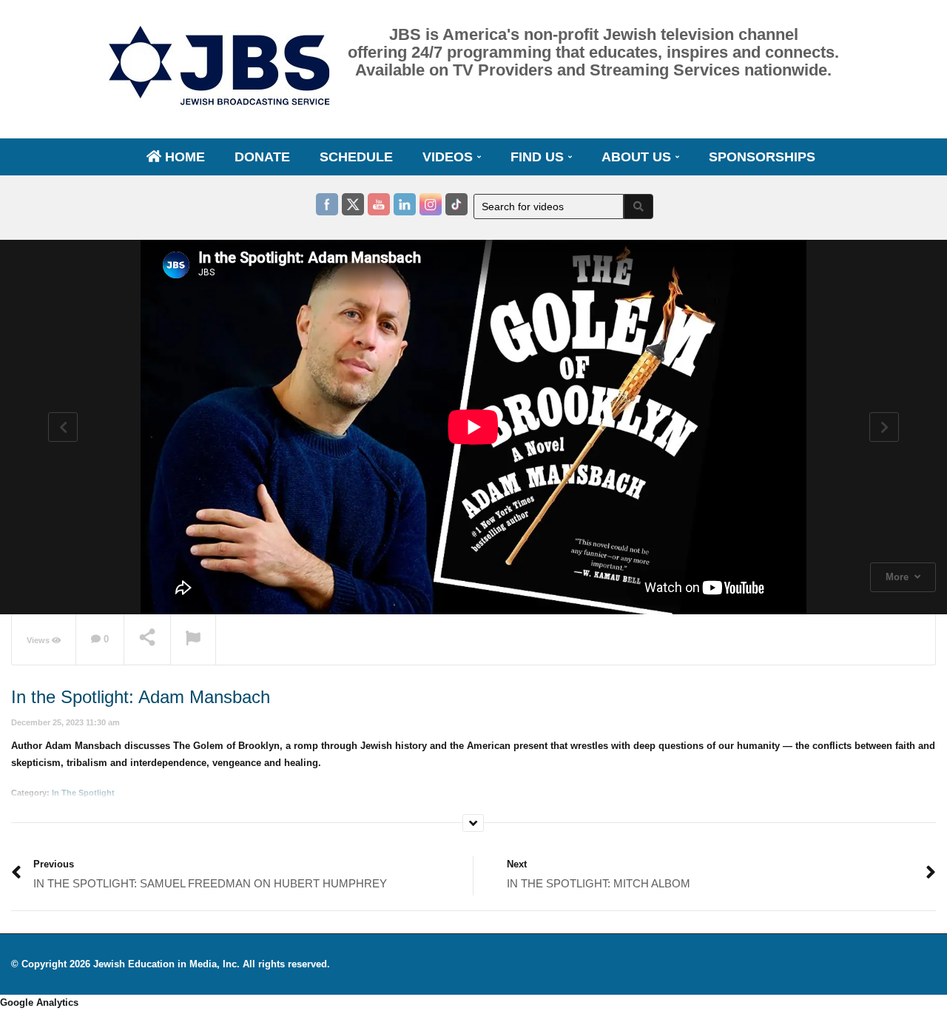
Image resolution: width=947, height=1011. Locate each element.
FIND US (538, 157)
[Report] (193, 639)
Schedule (356, 157)
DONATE (262, 157)
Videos (449, 157)
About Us (638, 157)
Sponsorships (762, 157)
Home (183, 157)
